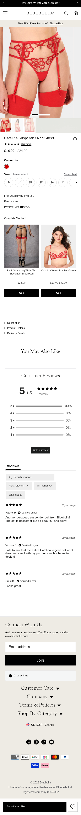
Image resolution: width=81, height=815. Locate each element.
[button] (77, 3)
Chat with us (21, 675)
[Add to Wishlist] (72, 807)
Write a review (41, 450)
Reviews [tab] (12, 466)
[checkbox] (15, 495)
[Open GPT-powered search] (67, 13)
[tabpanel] (40, 534)
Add (21, 292)
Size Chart (70, 174)
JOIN (40, 660)
